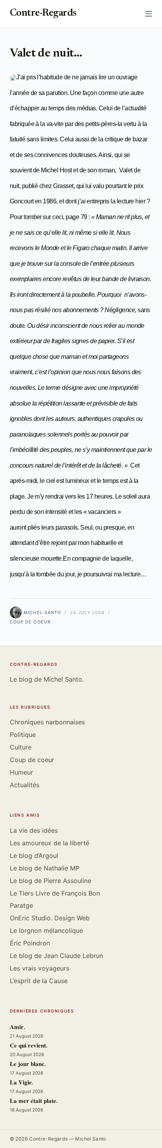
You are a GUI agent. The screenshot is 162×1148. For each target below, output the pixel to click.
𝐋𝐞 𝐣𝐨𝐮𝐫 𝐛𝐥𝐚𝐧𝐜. (28, 1065)
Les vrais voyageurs (39, 968)
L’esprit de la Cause (39, 981)
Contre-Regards (43, 13)
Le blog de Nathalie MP (44, 868)
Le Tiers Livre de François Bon (55, 893)
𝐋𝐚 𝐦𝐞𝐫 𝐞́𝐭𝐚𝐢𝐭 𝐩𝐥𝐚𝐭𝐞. (34, 1101)
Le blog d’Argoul (34, 855)
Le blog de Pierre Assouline (50, 881)
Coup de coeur (30, 622)
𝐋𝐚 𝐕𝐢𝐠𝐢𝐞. (21, 1083)
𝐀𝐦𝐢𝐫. (17, 1028)
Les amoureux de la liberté (49, 843)
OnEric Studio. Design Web (50, 918)
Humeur (21, 772)
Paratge (21, 905)
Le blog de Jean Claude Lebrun (56, 956)
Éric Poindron (30, 943)
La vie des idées (34, 830)
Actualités (24, 785)
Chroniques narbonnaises (47, 722)
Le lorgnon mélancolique (46, 930)
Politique (23, 735)
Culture (20, 747)
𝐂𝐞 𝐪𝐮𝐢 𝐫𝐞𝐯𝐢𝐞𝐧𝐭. (29, 1046)
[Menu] (148, 13)
